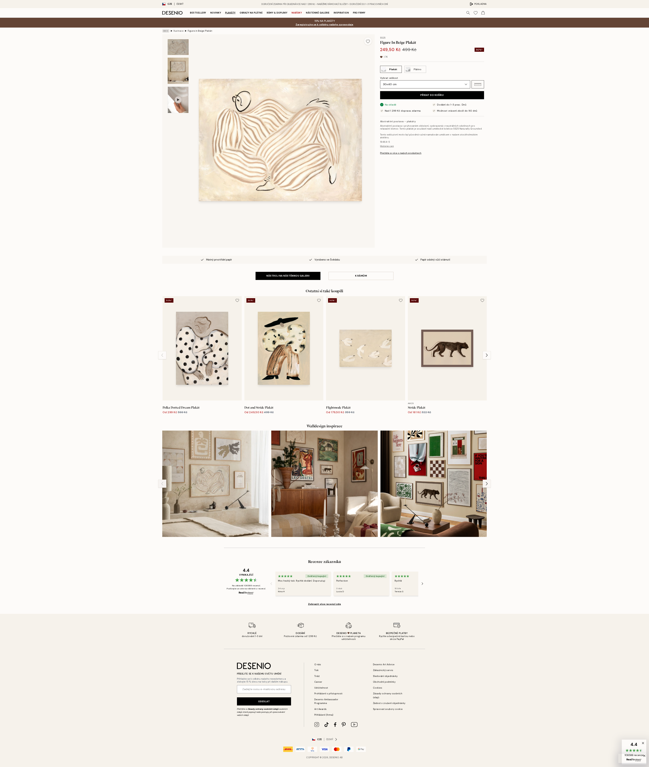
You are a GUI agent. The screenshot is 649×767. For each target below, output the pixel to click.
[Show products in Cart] (483, 13)
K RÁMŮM (361, 275)
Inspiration (341, 12)
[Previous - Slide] (162, 355)
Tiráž (317, 676)
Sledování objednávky (385, 676)
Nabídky (297, 12)
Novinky (215, 12)
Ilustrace (179, 30)
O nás (317, 664)
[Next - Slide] (487, 355)
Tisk (316, 670)
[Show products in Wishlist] (475, 13)
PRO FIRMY (359, 12)
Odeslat (264, 701)
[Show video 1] (178, 100)
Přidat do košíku (432, 95)
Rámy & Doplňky (277, 12)
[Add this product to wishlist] (368, 41)
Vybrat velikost (389, 77)
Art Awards (320, 709)
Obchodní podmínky (384, 681)
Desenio (334, 757)
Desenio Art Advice (384, 664)
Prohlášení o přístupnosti (328, 693)
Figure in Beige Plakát (200, 30)
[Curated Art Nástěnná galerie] (433, 484)
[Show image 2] (178, 71)
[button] (478, 84)
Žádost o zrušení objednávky (389, 703)
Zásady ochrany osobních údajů (263, 709)
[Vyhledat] (468, 13)
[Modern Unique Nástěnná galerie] (324, 484)
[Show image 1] (178, 47)
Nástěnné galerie (317, 12)
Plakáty (230, 12)
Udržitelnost (321, 687)
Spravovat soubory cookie (388, 709)
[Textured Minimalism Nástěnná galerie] (215, 484)
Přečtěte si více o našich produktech (401, 153)
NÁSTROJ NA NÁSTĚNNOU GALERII (288, 275)
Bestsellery (198, 12)
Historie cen (387, 146)
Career (318, 681)
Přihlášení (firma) (323, 714)
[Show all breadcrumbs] (165, 31)
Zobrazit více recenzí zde (324, 604)
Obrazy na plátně (251, 12)
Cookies (377, 687)
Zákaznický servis (383, 670)
